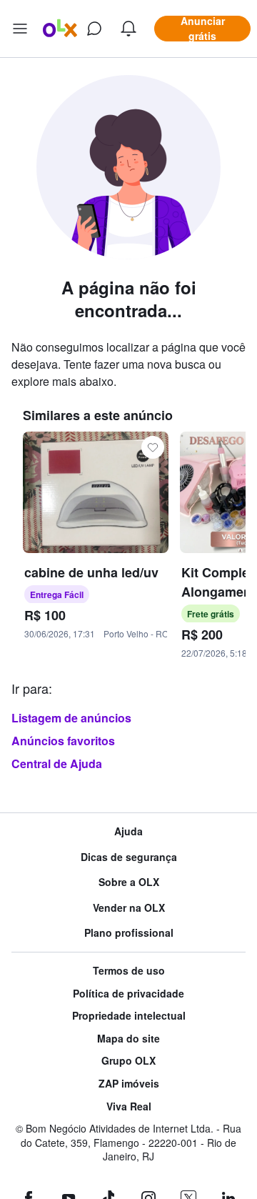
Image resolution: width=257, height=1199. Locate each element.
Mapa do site (128, 1038)
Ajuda (128, 831)
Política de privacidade (128, 993)
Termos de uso (129, 970)
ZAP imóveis (129, 1083)
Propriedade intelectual (129, 1016)
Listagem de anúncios (71, 718)
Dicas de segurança (129, 857)
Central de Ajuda (56, 763)
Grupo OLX (128, 1061)
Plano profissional (128, 933)
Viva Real (128, 1106)
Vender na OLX (129, 908)
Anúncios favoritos (63, 740)
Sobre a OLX (129, 882)
